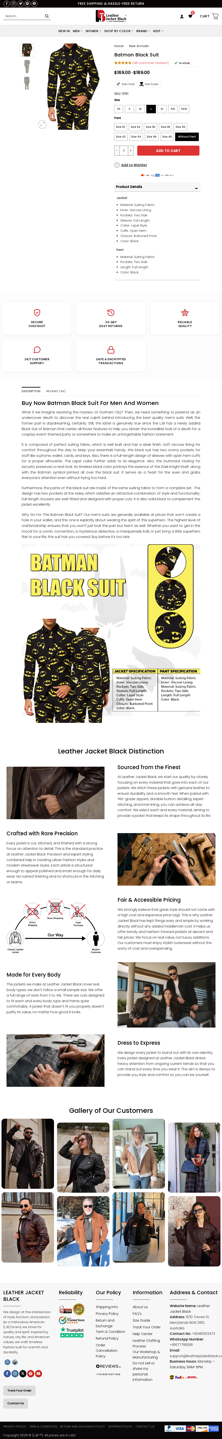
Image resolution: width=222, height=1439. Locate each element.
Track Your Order (19, 1390)
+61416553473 (203, 1333)
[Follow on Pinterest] (27, 4)
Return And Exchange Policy (82, 1426)
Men (76, 31)
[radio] (118, 109)
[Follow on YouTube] (34, 4)
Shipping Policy (120, 1426)
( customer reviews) (151, 63)
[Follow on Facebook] (6, 4)
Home (119, 46)
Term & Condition (43, 1426)
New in (64, 31)
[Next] (101, 86)
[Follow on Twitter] (20, 4)
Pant (117, 118)
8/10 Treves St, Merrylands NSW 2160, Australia (189, 1322)
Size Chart (128, 84)
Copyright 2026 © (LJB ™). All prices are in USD (39, 1435)
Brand (141, 31)
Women (92, 31)
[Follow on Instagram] (13, 4)
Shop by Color (117, 31)
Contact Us (15, 1403)
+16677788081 (181, 1344)
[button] (182, 16)
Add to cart (168, 150)
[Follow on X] (22, 1373)
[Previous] (43, 86)
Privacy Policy (14, 1426)
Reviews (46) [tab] (56, 391)
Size (117, 100)
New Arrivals (139, 46)
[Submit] (47, 16)
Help (156, 31)
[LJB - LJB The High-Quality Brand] (111, 16)
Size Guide (151, 84)
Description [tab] (31, 391)
